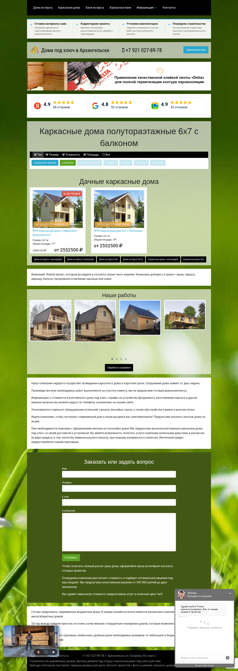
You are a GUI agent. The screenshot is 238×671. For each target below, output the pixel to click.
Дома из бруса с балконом (80, 259)
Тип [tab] (39, 154)
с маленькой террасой (45, 163)
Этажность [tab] (72, 154)
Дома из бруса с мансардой (48, 259)
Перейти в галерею (119, 367)
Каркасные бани (120, 7)
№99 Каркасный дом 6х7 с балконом (118, 230)
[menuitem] (42, 7)
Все (107, 154)
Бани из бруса (95, 7)
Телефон (67, 482)
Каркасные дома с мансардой (163, 259)
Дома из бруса (42, 7)
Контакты (169, 7)
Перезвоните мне (196, 49)
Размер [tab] (53, 154)
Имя (64, 468)
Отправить (71, 557)
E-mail (65, 496)
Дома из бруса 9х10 (133, 259)
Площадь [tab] (92, 154)
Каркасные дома (69, 7)
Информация (145, 7)
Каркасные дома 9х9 (193, 259)
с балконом (68, 163)
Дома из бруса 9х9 (108, 259)
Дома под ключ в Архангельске (74, 50)
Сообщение (68, 510)
